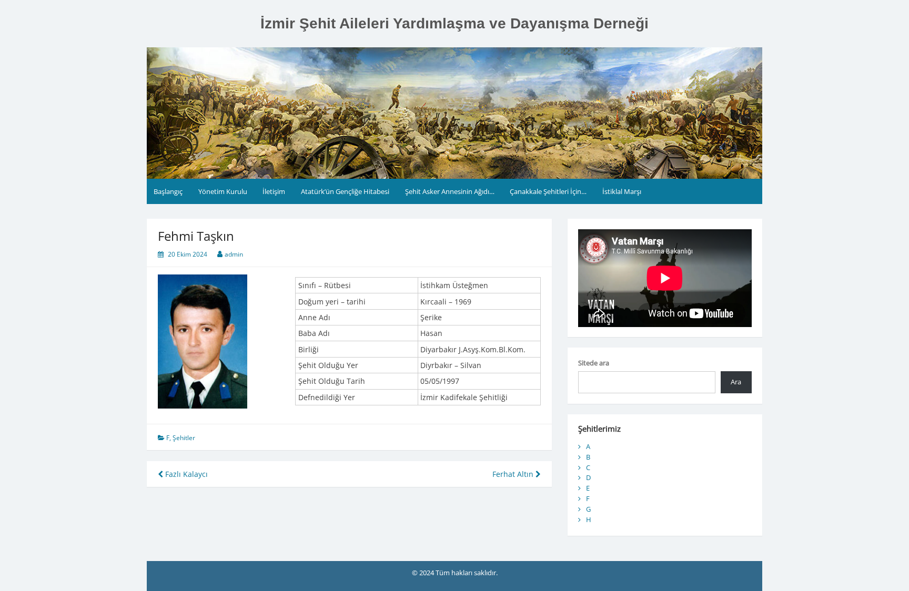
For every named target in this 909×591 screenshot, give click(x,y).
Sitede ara (593, 363)
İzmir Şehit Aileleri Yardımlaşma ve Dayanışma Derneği (454, 23)
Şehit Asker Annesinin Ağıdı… (449, 191)
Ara (736, 381)
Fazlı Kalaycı (185, 474)
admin (234, 254)
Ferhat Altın (514, 474)
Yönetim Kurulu (222, 191)
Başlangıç (168, 191)
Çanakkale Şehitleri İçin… (548, 191)
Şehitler (184, 437)
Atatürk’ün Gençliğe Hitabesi (345, 191)
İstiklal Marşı (621, 191)
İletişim (273, 191)
